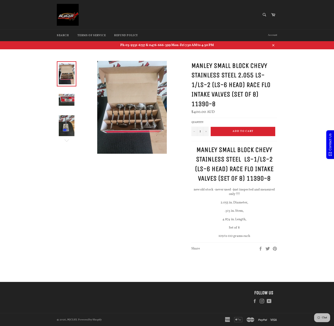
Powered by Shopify (90, 320)
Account (272, 35)
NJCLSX (72, 320)
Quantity (197, 122)
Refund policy (126, 35)
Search (63, 35)
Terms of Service (91, 35)
